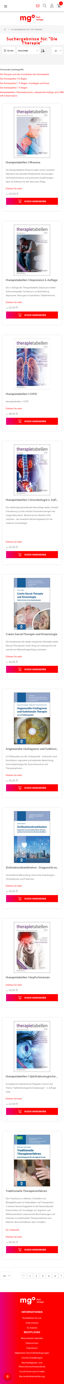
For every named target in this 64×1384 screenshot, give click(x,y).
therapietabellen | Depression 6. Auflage (32, 280)
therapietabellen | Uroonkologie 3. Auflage (32, 500)
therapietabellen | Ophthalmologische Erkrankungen (32, 1076)
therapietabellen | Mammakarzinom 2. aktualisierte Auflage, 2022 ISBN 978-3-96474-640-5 (32, 93)
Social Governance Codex (32, 1371)
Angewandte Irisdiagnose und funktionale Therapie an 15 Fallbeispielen (32, 749)
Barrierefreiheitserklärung (32, 1376)
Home (5, 29)
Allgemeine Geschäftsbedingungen (32, 1353)
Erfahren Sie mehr (14, 188)
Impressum (32, 1348)
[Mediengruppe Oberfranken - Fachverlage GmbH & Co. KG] (31, 18)
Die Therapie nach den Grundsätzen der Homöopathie (24, 74)
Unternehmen (32, 1323)
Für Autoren (32, 1327)
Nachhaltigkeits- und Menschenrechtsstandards (32, 1364)
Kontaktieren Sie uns (31, 1318)
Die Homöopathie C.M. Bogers (13, 78)
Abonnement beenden (32, 1338)
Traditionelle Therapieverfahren (26, 1191)
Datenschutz (32, 1343)
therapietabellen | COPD (21, 394)
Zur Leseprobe (12, 1230)
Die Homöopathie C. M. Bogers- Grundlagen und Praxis (24, 83)
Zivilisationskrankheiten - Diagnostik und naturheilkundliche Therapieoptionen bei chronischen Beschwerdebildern (32, 867)
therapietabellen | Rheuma (23, 162)
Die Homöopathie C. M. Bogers (14, 87)
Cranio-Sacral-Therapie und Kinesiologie (31, 634)
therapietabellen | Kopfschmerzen (28, 977)
